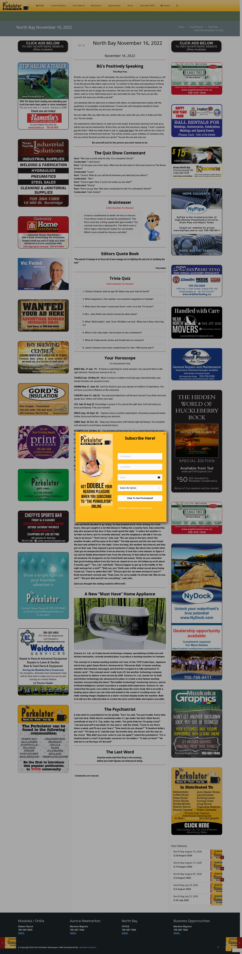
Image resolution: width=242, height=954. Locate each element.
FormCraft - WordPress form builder (135, 508)
